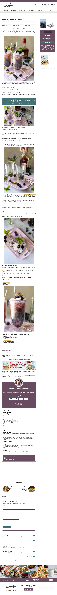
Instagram (16, 371)
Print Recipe (22, 28)
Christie (4, 546)
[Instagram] (46, 4)
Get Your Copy (28, 589)
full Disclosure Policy (17, 22)
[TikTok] (52, 4)
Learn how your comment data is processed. (21, 532)
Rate (21, 398)
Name (4, 517)
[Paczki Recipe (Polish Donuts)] (4, 577)
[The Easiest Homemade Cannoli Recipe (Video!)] (14, 577)
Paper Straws (6, 284)
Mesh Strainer (6, 279)
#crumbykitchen (29, 458)
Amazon (42, 68)
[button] (17, 395)
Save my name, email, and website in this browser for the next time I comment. (16, 524)
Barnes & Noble (47, 68)
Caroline (4, 535)
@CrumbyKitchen (21, 458)
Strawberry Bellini (7, 340)
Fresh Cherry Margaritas (9, 341)
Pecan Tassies (16, 196)
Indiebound (53, 68)
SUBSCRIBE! (47, 42)
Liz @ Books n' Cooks (6, 551)
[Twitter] (54, 4)
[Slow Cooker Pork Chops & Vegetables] (33, 577)
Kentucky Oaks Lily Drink (30, 196)
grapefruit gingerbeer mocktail (30, 194)
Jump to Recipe (16, 28)
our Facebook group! (13, 352)
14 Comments (17, 20)
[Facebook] (45, 4)
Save (26, 398)
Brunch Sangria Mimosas (9, 342)
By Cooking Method (42, 586)
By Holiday (42, 588)
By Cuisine (50, 586)
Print (12, 398)
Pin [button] (17, 398)
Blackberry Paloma (7, 336)
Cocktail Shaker (6, 280)
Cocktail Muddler (6, 282)
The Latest (50, 588)
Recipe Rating (5, 505)
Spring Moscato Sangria (8, 338)
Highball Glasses (6, 283)
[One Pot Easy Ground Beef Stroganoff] (23, 577)
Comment (5, 508)
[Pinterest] (48, 4)
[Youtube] (50, 4)
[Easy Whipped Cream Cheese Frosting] (52, 577)
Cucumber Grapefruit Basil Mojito (10, 337)
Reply (34, 535)
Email (4, 521)
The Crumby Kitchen (8, 5)
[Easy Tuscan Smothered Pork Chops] (42, 577)
